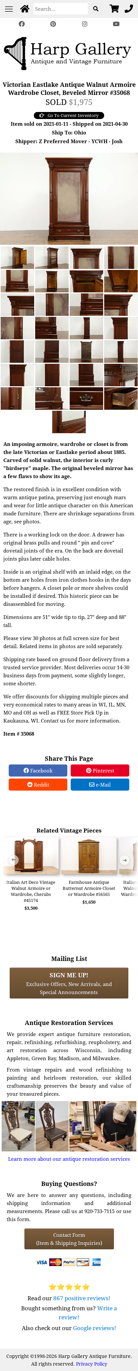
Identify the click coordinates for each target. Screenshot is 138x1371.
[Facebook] (22, 24)
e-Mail (102, 784)
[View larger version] (69, 197)
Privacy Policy (91, 1364)
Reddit (40, 784)
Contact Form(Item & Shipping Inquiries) (69, 1239)
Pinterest (102, 770)
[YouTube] (116, 24)
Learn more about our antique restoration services (69, 1158)
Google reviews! (94, 1328)
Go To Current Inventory (73, 115)
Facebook (41, 770)
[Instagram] (84, 24)
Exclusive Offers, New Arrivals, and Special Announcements (69, 983)
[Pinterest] (53, 24)
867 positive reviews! (82, 1298)
